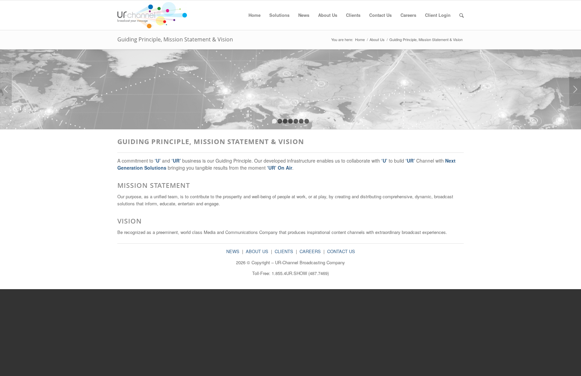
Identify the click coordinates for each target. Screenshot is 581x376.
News (303, 15)
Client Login (438, 15)
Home (254, 15)
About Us (327, 15)
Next (575, 89)
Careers (408, 15)
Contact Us (380, 15)
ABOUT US (257, 251)
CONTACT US (341, 251)
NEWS (232, 251)
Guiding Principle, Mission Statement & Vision (175, 39)
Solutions (279, 15)
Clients (353, 15)
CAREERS (310, 251)
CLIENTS (284, 251)
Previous (6, 89)
